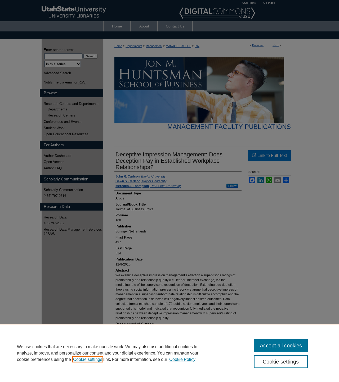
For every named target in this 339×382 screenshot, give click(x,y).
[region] (169, 353)
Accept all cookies (281, 345)
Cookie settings (87, 359)
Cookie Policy (182, 359)
